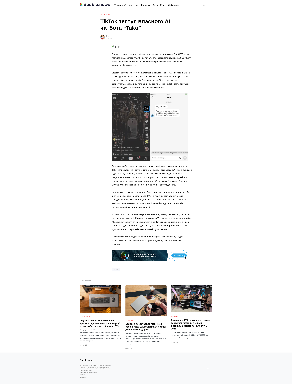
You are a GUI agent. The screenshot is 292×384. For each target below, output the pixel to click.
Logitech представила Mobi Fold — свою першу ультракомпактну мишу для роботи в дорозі (145, 327)
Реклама (82, 375)
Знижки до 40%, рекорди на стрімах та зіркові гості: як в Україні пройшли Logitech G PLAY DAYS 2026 (191, 324)
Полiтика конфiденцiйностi (88, 372)
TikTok (116, 269)
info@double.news (85, 370)
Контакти (83, 377)
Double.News (86, 360)
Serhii (108, 36)
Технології (105, 14)
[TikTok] (207, 5)
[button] (211, 5)
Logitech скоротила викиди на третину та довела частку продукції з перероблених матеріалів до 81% (100, 323)
